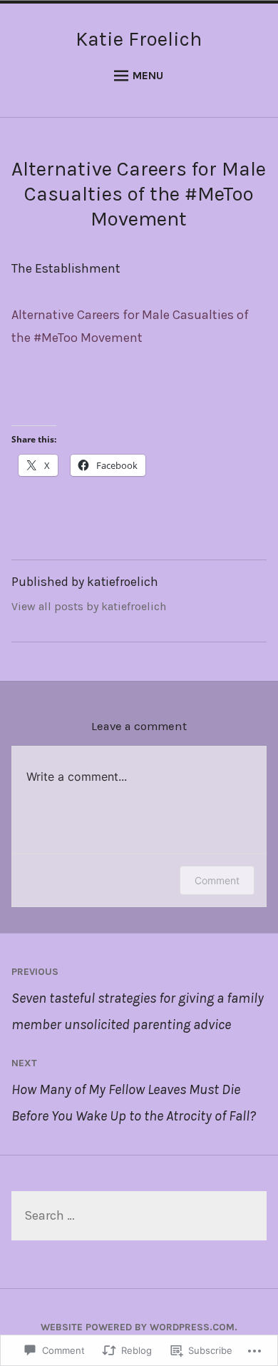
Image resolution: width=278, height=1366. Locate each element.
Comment (217, 880)
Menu (148, 75)
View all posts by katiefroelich (88, 606)
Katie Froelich (139, 39)
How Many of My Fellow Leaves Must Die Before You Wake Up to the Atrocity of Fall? (133, 1090)
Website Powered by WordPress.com (138, 1327)
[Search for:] (139, 1216)
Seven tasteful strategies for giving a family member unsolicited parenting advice (137, 999)
